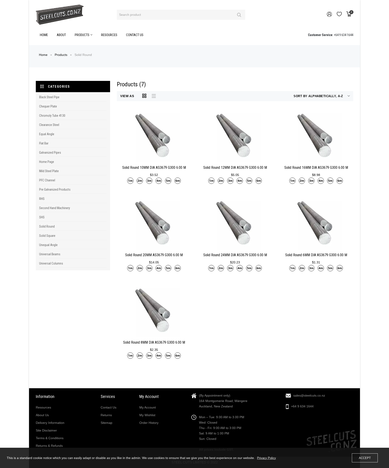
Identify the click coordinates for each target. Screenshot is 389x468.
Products (61, 55)
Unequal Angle (48, 245)
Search (239, 15)
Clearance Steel (49, 125)
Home (43, 55)
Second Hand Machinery (54, 208)
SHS (42, 217)
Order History (148, 423)
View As (127, 96)
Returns (106, 415)
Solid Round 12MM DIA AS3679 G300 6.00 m (235, 167)
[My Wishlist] (339, 15)
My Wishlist (147, 415)
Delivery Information (50, 423)
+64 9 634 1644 (302, 406)
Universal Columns (51, 263)
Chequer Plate (48, 106)
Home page (46, 162)
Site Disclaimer (46, 430)
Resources (43, 407)
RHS (42, 199)
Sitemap (106, 423)
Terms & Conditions (49, 438)
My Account (147, 407)
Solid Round (47, 226)
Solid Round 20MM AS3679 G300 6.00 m (154, 255)
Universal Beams (49, 254)
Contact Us (108, 407)
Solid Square (47, 235)
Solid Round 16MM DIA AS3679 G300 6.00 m (316, 167)
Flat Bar (43, 143)
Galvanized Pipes (50, 152)
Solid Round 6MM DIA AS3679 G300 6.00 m (316, 255)
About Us (42, 415)
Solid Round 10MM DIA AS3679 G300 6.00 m (154, 167)
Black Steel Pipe (49, 97)
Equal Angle (46, 134)
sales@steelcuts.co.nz (309, 395)
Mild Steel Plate (49, 171)
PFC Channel (47, 180)
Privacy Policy (266, 458)
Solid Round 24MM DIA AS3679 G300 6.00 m (235, 255)
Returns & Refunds (49, 445)
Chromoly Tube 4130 (52, 115)
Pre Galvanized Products (54, 189)
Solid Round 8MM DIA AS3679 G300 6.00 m (154, 342)
